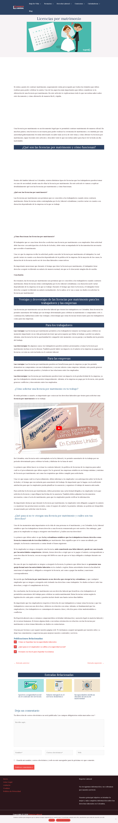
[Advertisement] (59, 72)
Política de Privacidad (12, 791)
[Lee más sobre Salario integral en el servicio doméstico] (59, 685)
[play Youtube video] (59, 428)
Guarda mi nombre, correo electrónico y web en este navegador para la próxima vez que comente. (55, 760)
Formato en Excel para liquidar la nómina (36, 652)
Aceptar (51, 820)
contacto (6, 785)
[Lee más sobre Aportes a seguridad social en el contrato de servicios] (31, 685)
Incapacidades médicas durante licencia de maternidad (84, 697)
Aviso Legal (7, 782)
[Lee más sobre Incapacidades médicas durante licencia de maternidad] (87, 685)
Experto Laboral (35, 814)
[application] (40, 3)
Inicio (5, 779)
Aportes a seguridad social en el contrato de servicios (29, 696)
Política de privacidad (63, 820)
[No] (116, 819)
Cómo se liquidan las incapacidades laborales (37, 642)
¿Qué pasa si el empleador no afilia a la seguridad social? (42, 647)
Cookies (6, 788)
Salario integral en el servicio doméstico (55, 696)
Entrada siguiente (96, 663)
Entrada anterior (21, 663)
